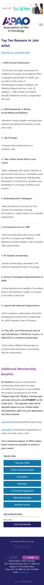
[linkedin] (24, 547)
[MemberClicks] (16, 25)
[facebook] (16, 547)
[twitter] (20, 547)
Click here (6, 429)
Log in (31, 558)
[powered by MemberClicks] (22, 582)
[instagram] (28, 547)
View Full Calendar (22, 524)
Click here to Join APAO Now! (15, 52)
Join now (5, 422)
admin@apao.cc (24, 572)
